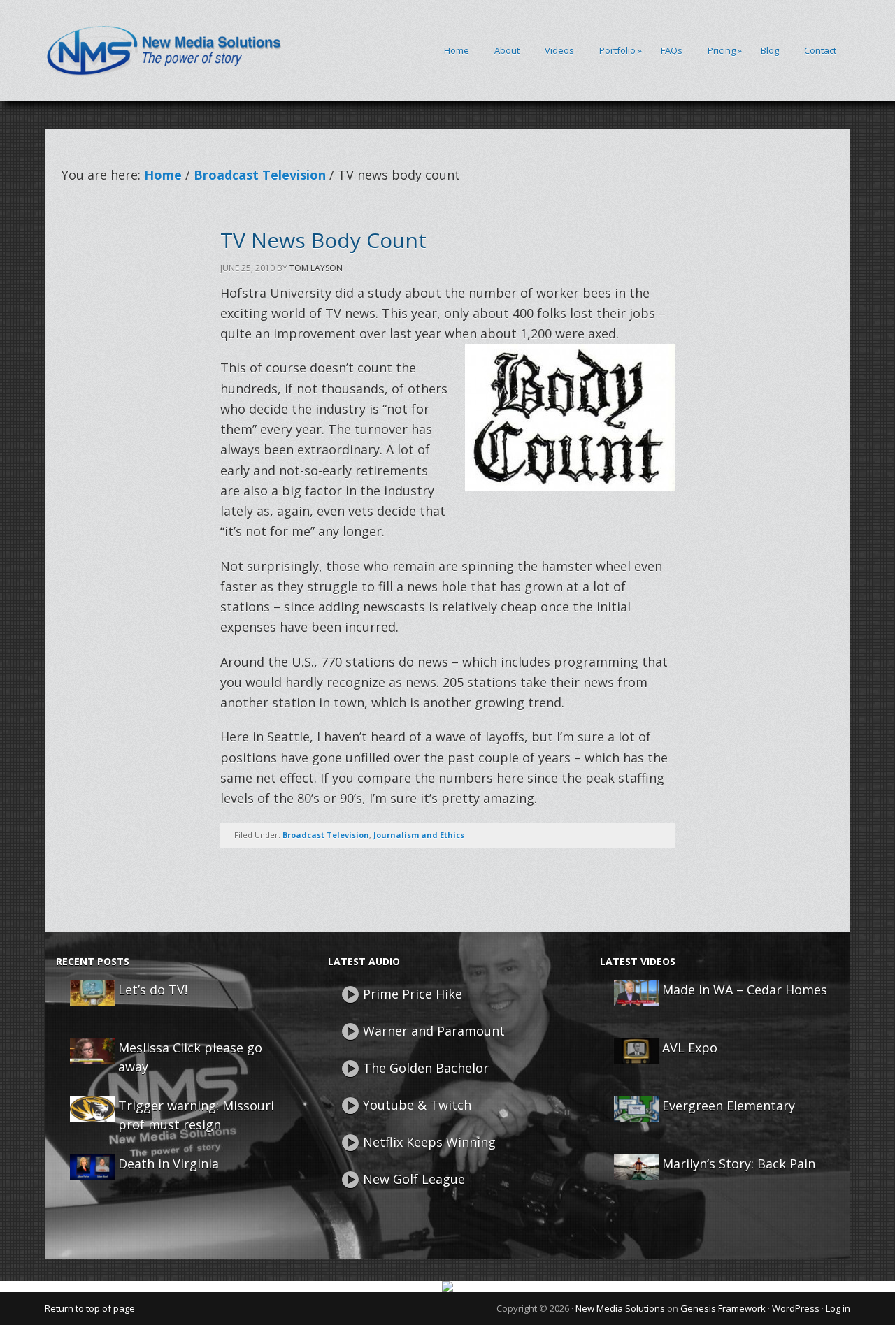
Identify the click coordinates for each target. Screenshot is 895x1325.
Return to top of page (90, 1308)
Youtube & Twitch (417, 1104)
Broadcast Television (325, 835)
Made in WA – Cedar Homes (744, 989)
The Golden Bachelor (426, 1067)
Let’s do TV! (152, 989)
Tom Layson (316, 268)
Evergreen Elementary (728, 1105)
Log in (838, 1308)
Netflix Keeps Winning (429, 1142)
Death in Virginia (168, 1163)
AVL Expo (689, 1047)
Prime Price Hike (412, 993)
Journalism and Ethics (418, 835)
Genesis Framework (723, 1308)
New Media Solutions (620, 1308)
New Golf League (414, 1179)
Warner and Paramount (434, 1030)
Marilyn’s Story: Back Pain (738, 1163)
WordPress (795, 1308)
